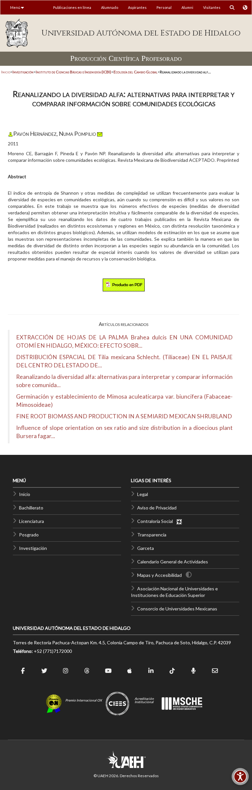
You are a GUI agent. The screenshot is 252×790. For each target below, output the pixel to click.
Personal (164, 7)
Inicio (5, 71)
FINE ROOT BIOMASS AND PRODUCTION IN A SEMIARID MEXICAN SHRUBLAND (124, 416)
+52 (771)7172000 (53, 651)
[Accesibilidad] (240, 776)
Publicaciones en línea (72, 7)
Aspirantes (137, 7)
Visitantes (211, 7)
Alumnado (109, 7)
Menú (15, 7)
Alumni (187, 7)
